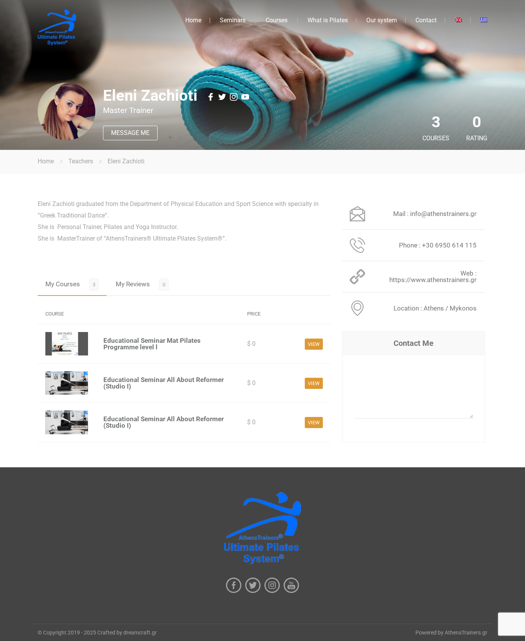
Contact (426, 20)
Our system (381, 20)
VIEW (314, 344)
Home (193, 20)
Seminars (233, 20)
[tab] (72, 284)
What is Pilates (327, 20)
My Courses (62, 284)
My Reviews (133, 284)
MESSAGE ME (130, 132)
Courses (276, 20)
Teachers (80, 161)
